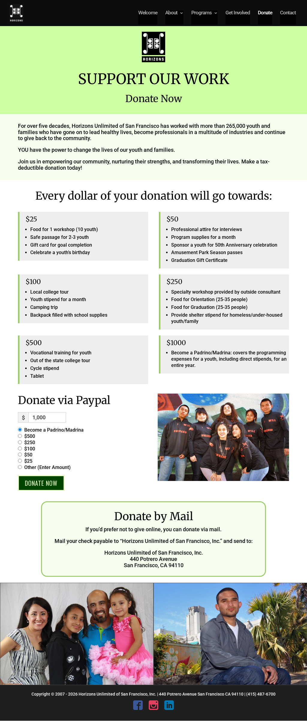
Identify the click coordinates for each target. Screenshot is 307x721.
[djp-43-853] (230, 683)
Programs (201, 13)
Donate (265, 13)
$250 (29, 442)
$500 (29, 436)
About (171, 13)
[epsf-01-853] (223, 479)
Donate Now (41, 483)
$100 (29, 449)
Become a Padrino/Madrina (54, 430)
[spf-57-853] (76, 683)
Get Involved (237, 13)
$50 (28, 455)
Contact (288, 13)
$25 (28, 461)
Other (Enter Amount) (47, 467)
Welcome (147, 13)
